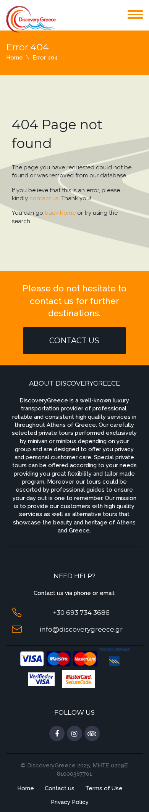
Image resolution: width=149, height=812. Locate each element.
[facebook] (57, 734)
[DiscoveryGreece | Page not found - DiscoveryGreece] (31, 18)
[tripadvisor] (92, 734)
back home (60, 212)
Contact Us (74, 340)
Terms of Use (104, 788)
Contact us (59, 788)
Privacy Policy (70, 802)
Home (14, 57)
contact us (43, 198)
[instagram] (74, 734)
